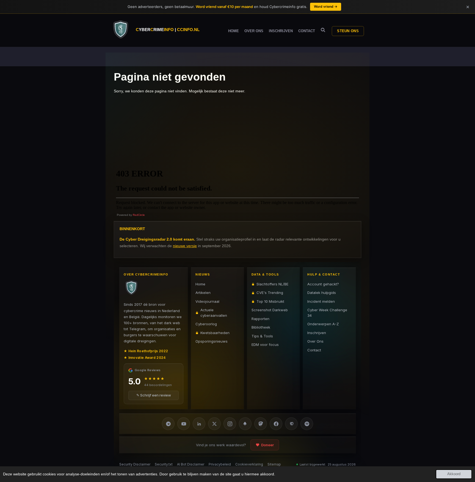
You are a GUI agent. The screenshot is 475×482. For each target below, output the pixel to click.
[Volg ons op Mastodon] (260, 423)
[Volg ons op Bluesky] (245, 423)
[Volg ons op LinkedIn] (199, 423)
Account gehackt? (323, 284)
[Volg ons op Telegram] (168, 423)
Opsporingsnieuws (211, 341)
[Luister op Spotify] (306, 423)
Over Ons (315, 341)
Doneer (267, 445)
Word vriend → (325, 6)
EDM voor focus (265, 344)
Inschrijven (316, 332)
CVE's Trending (269, 292)
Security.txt (164, 464)
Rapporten (260, 318)
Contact (314, 350)
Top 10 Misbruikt (270, 301)
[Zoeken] (323, 30)
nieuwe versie (185, 245)
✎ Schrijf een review (153, 395)
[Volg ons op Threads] (291, 423)
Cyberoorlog (206, 324)
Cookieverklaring (249, 464)
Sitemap (274, 464)
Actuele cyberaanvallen (213, 313)
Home (200, 284)
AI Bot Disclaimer (190, 464)
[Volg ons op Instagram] (229, 423)
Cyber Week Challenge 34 (327, 313)
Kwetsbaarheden (215, 332)
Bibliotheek (261, 327)
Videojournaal (207, 301)
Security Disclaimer (134, 464)
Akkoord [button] (453, 474)
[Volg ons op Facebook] (276, 423)
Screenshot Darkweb (270, 310)
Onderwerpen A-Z (323, 324)
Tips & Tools (262, 336)
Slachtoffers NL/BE (272, 284)
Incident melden (321, 301)
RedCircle (139, 214)
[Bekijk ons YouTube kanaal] (183, 423)
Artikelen (203, 292)
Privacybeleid (220, 464)
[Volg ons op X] (214, 423)
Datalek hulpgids (321, 292)
